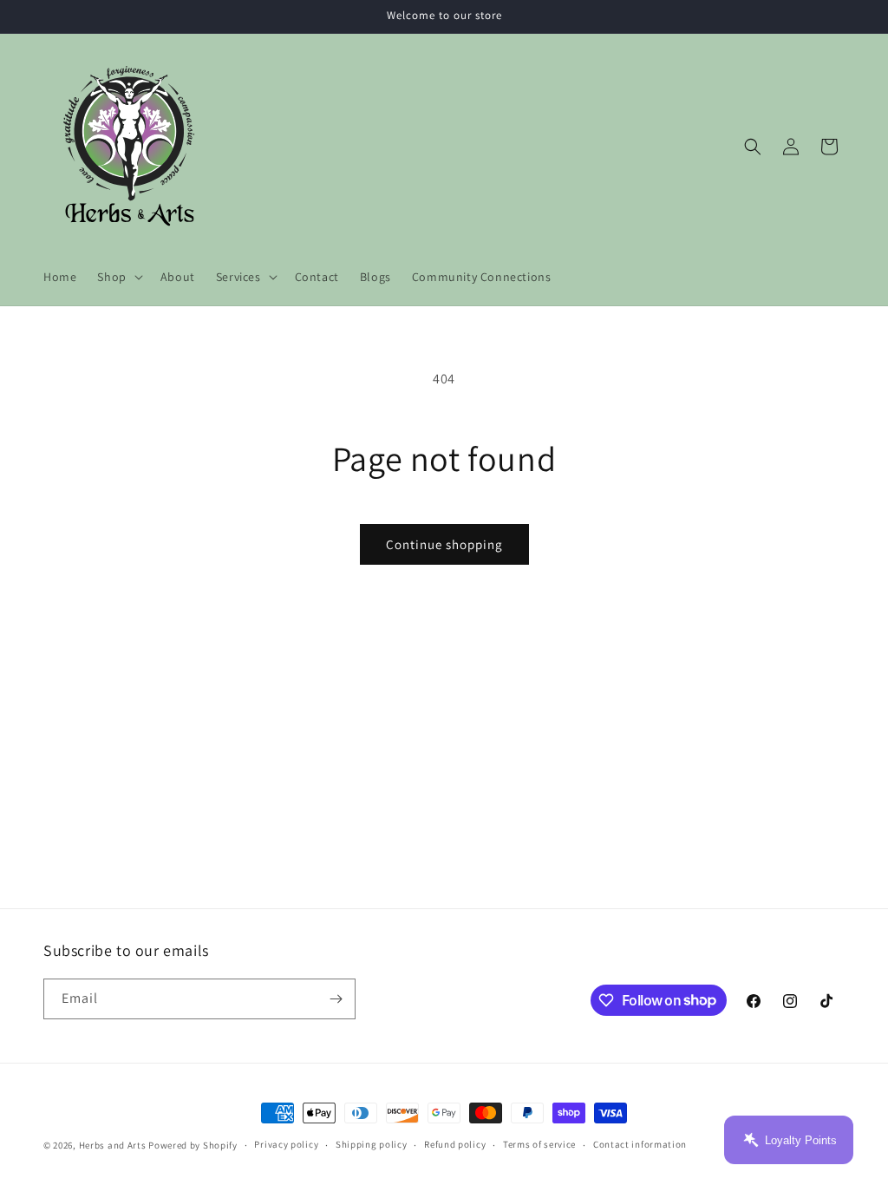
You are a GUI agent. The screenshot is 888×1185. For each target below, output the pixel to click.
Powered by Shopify (193, 1145)
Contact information (640, 1144)
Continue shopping (444, 544)
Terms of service (539, 1144)
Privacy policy (286, 1144)
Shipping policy (372, 1144)
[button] (118, 277)
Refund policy (455, 1144)
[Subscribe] (336, 999)
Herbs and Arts (113, 1145)
